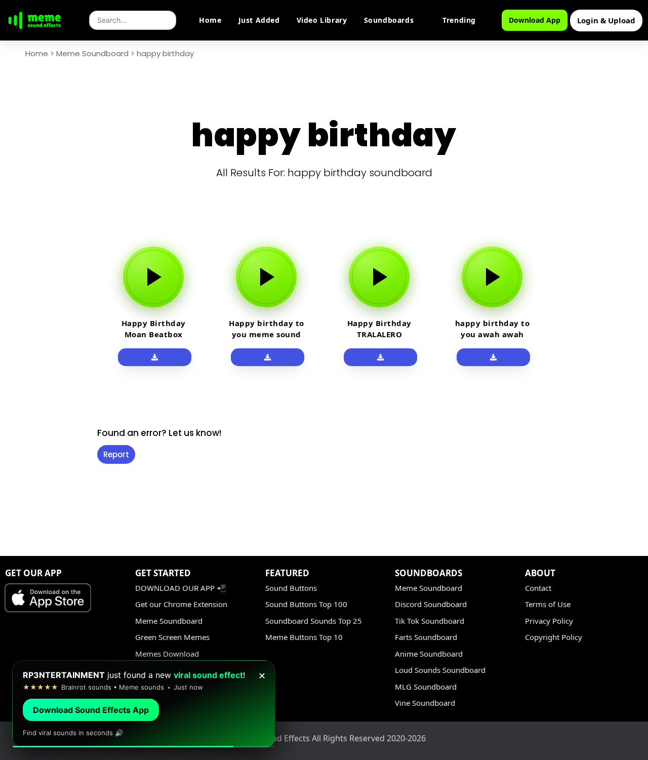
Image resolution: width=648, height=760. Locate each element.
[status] (143, 704)
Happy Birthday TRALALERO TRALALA (379, 334)
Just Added (259, 20)
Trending (459, 20)
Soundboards (389, 20)
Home (210, 20)
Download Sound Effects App (91, 710)
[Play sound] (153, 277)
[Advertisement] (43, 386)
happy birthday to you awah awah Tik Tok (492, 334)
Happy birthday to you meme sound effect (266, 334)
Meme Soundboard (92, 53)
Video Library (322, 20)
